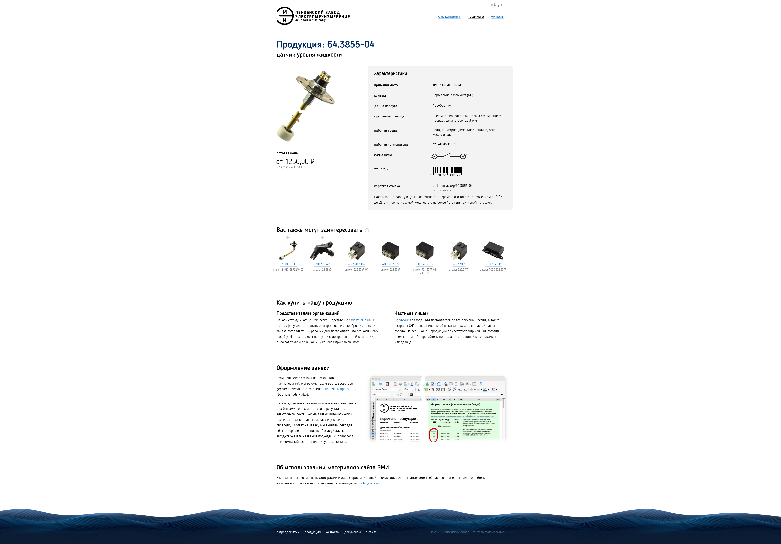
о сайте (371, 532)
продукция (312, 532)
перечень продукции (341, 389)
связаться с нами (362, 320)
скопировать (442, 190)
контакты (332, 532)
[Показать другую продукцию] (367, 230)
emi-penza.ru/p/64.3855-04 (453, 186)
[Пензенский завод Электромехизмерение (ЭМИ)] (313, 16)
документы (352, 532)
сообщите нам (369, 483)
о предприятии (288, 532)
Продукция (403, 320)
